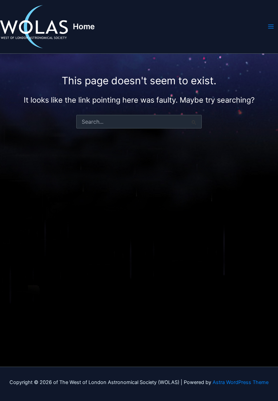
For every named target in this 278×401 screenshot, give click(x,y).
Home (84, 26)
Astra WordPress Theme (241, 382)
